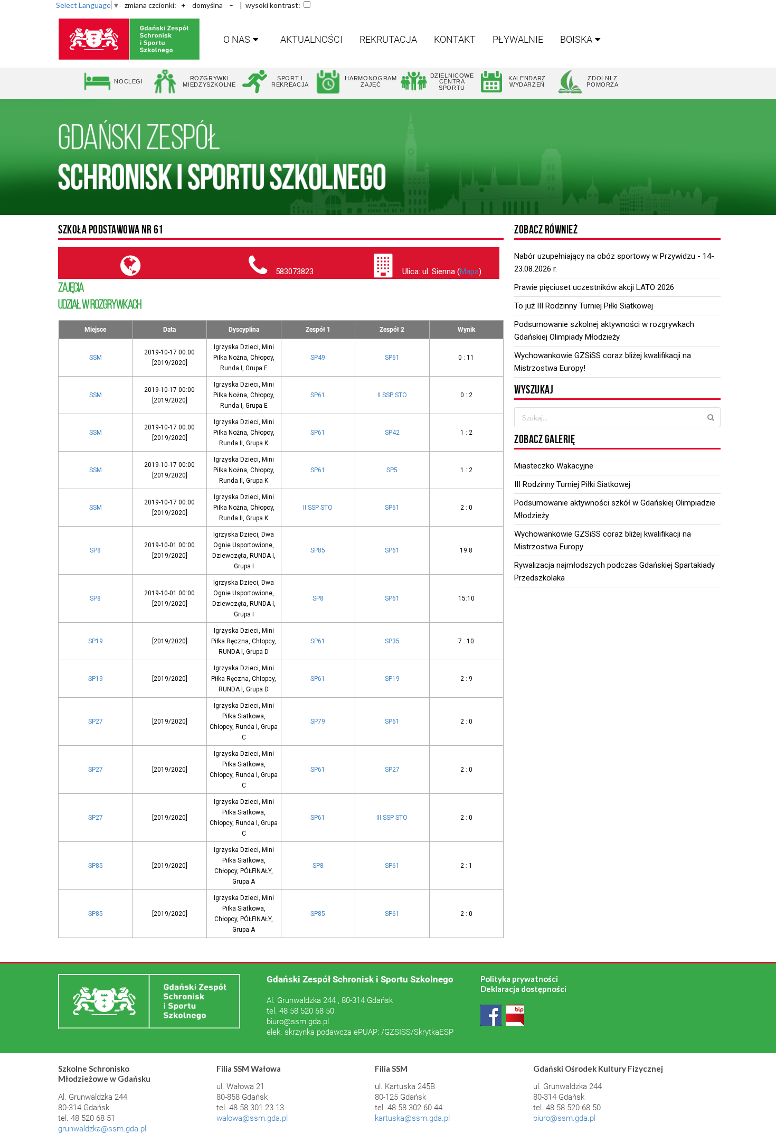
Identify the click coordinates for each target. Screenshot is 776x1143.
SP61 (392, 357)
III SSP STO (392, 817)
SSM (95, 357)
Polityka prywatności (519, 978)
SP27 (95, 721)
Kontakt (455, 39)
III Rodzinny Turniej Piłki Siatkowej (572, 484)
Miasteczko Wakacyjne (553, 466)
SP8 (95, 550)
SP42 (392, 432)
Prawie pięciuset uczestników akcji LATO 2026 (594, 287)
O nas (236, 39)
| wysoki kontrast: (270, 5)
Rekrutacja (388, 39)
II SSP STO (392, 395)
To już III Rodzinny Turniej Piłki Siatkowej (583, 306)
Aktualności (311, 39)
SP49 (317, 357)
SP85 (317, 550)
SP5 (392, 470)
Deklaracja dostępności (523, 989)
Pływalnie (518, 39)
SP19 (95, 641)
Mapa (469, 271)
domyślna (207, 5)
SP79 (317, 721)
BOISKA (576, 39)
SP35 (392, 641)
